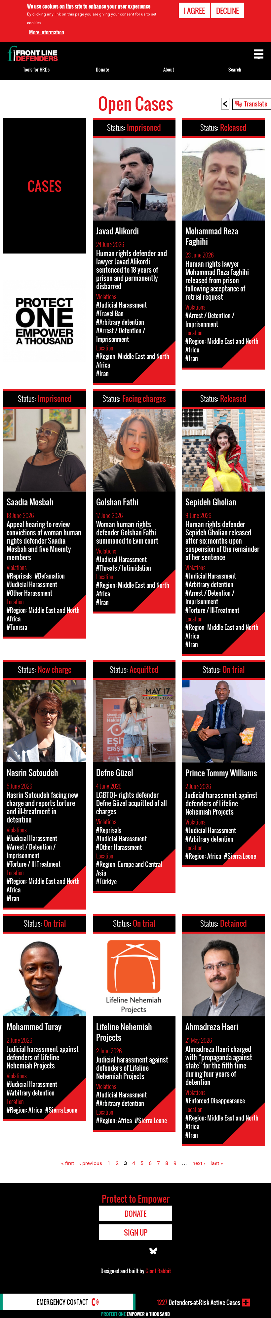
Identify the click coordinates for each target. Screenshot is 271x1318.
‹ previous (90, 1163)
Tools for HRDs (36, 69)
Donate (102, 69)
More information (46, 32)
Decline (227, 10)
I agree (194, 10)
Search (234, 69)
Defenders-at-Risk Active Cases (198, 1302)
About (168, 69)
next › (198, 1163)
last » (217, 1163)
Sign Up (135, 1232)
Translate (255, 103)
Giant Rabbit (158, 1271)
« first (67, 1163)
